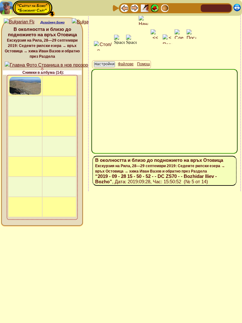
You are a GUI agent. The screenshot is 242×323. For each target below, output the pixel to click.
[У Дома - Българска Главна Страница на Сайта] (216, 7)
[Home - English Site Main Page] (226, 7)
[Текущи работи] (165, 7)
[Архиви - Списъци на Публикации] (144, 7)
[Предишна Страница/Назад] (124, 7)
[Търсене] (195, 7)
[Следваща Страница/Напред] (134, 7)
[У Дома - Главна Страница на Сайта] (206, 7)
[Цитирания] (154, 7)
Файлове (126, 64)
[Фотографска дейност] (175, 7)
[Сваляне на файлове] (185, 7)
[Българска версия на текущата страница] (87, 22)
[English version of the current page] (19, 22)
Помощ (143, 64)
